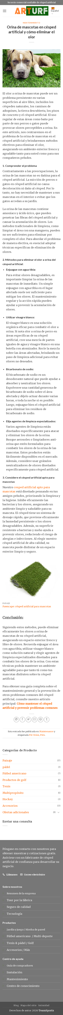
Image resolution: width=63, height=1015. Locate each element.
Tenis (6, 786)
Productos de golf (14, 780)
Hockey (8, 799)
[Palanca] (58, 812)
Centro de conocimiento (23, 986)
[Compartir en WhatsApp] (16, 719)
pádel (6, 767)
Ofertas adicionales (16, 812)
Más (27, 950)
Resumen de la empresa (21, 893)
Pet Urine (34, 735)
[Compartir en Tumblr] (46, 719)
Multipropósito (13, 792)
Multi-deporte (43, 936)
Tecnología (14, 913)
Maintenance (46, 731)
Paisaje (7, 760)
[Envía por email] (34, 719)
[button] (5, 11)
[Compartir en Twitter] (28, 719)
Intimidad (44, 1005)
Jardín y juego (15, 929)
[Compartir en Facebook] (22, 719)
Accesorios (10, 805)
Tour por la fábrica (19, 900)
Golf (31, 943)
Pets (42, 735)
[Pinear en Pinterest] (40, 719)
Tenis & (12, 943)
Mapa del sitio (28, 1005)
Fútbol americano (14, 773)
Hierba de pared (35, 929)
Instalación (14, 972)
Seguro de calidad (19, 907)
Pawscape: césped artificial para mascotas (27, 606)
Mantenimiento (31, 23)
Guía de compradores (20, 965)
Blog (16, 1005)
